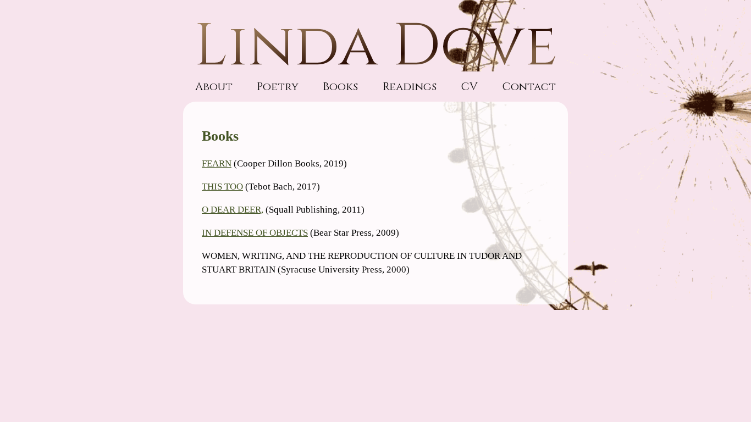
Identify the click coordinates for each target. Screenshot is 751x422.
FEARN (216, 163)
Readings (410, 86)
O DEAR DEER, (232, 209)
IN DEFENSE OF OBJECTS (255, 232)
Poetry (278, 86)
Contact (529, 86)
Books (340, 86)
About (214, 86)
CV (469, 86)
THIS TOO (222, 186)
